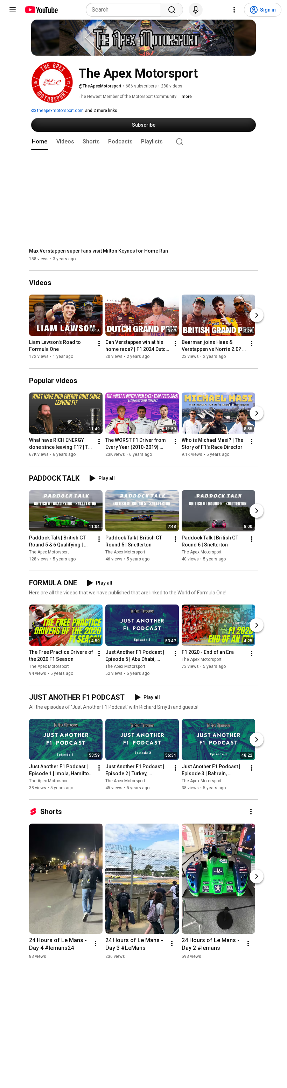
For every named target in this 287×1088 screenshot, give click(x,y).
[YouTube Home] (41, 10)
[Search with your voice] (196, 10)
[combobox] (125, 10)
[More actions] (99, 344)
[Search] (172, 10)
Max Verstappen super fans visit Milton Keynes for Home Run (98, 251)
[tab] (39, 141)
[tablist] (143, 141)
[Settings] (234, 10)
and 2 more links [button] (101, 110)
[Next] (257, 316)
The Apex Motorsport (49, 552)
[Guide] (12, 10)
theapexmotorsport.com (60, 110)
